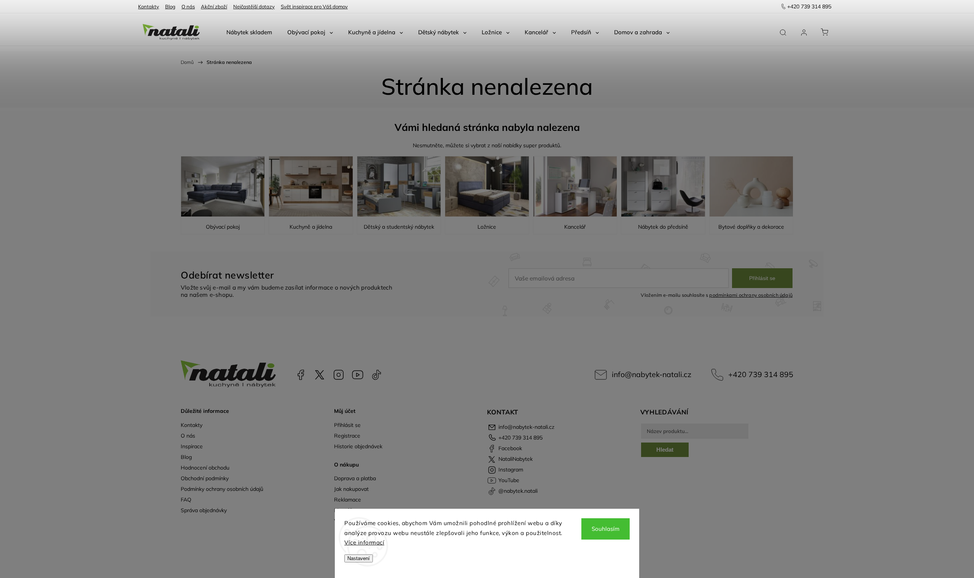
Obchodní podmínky (205, 478)
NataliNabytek (319, 375)
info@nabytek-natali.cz (651, 374)
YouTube (357, 375)
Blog (170, 6)
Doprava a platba (355, 478)
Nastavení (358, 558)
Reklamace (347, 499)
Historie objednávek (358, 446)
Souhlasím (605, 528)
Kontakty (148, 6)
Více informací (364, 542)
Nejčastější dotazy (254, 6)
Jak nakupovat (351, 489)
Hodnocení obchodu (205, 467)
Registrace (347, 435)
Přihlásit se (762, 278)
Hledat (664, 449)
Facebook (300, 375)
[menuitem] (249, 32)
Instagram (338, 375)
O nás (188, 6)
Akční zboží (214, 6)
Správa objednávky (204, 510)
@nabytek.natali (376, 375)
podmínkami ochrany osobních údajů (751, 295)
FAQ (186, 499)
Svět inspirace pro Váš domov (314, 6)
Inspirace (192, 446)
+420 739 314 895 (760, 374)
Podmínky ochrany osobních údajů (222, 489)
